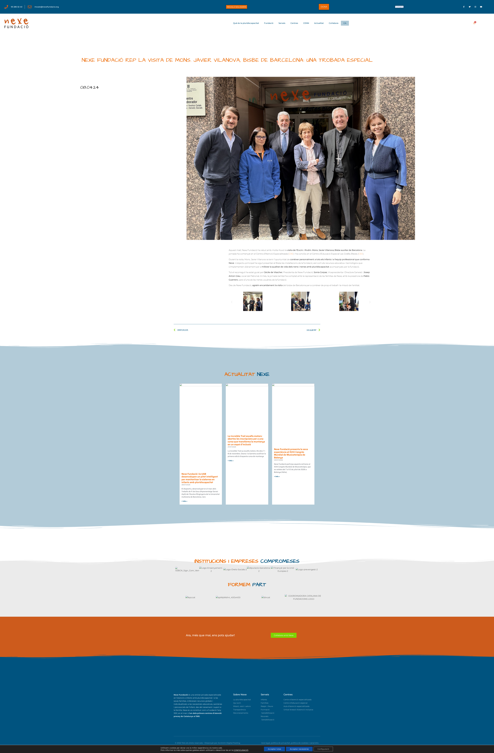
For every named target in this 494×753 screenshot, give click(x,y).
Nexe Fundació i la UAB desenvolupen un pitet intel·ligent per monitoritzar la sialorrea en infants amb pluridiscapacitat (200, 478)
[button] (231, 302)
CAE (291, 254)
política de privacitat (280, 743)
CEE (361, 254)
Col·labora (333, 23)
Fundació (268, 23)
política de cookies (299, 743)
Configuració (323, 749)
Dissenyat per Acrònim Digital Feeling (222, 743)
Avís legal (265, 743)
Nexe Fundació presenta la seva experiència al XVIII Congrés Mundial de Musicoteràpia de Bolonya (291, 453)
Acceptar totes (274, 749)
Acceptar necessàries (299, 749)
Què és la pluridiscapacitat (246, 23)
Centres (294, 23)
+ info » (184, 501)
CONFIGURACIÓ (241, 750)
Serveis (282, 23)
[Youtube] (481, 7)
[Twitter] (470, 7)
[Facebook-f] (464, 7)
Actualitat (319, 23)
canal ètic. (314, 743)
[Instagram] (475, 7)
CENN (306, 23)
